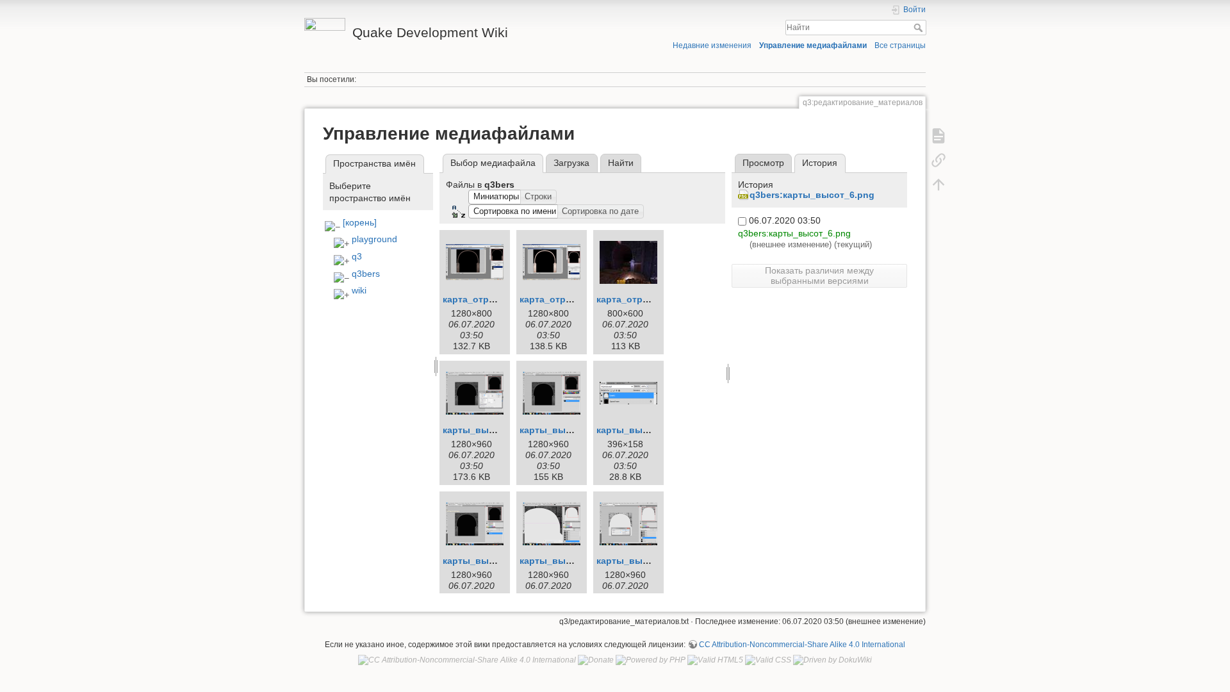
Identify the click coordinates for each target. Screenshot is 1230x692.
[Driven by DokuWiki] (832, 659)
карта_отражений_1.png (497, 299)
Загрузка (571, 163)
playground (374, 239)
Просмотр (763, 163)
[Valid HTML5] (715, 659)
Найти (920, 27)
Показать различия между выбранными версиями (819, 275)
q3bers (366, 273)
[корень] (360, 222)
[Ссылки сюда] (938, 160)
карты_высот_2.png (565, 430)
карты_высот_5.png (565, 561)
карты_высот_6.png (642, 561)
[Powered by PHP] (650, 659)
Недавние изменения (712, 45)
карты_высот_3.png (642, 430)
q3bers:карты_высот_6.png (812, 195)
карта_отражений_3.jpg (649, 299)
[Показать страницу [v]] (938, 136)
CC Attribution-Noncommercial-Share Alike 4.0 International (802, 644)
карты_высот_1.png (488, 430)
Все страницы (900, 45)
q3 (357, 256)
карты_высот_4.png (488, 561)
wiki (359, 290)
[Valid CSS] (768, 659)
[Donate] (596, 659)
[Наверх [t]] (938, 184)
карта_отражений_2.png (574, 299)
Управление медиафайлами (813, 45)
